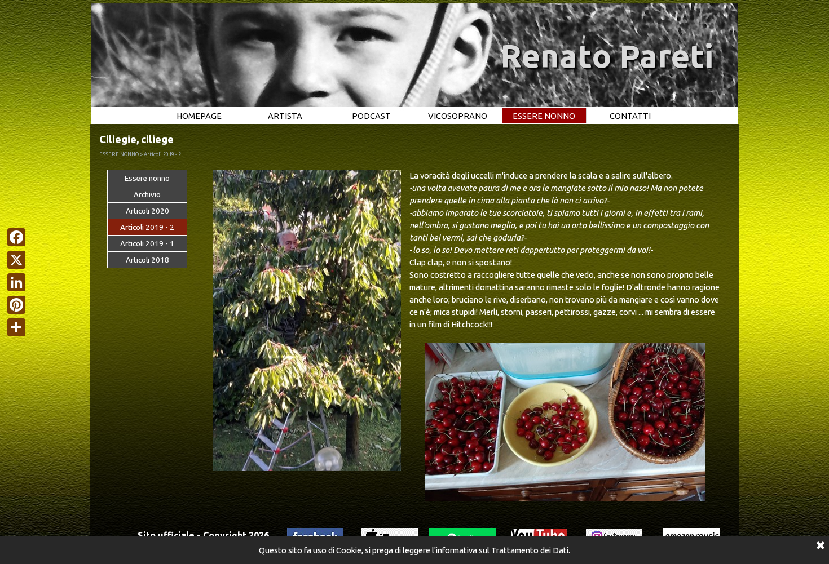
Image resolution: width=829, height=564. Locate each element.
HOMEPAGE (199, 116)
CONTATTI (630, 116)
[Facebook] (16, 237)
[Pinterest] (16, 305)
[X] (16, 259)
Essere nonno (147, 178)
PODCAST (371, 116)
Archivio (147, 194)
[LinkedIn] (16, 282)
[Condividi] (16, 327)
